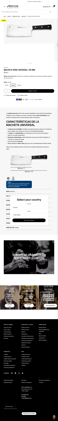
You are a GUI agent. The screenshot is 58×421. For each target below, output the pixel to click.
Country (29, 211)
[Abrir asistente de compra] (54, 417)
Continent (29, 203)
